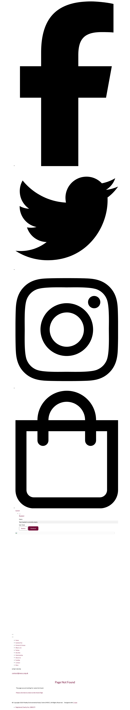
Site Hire (17, 652)
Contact (17, 662)
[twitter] (66, 269)
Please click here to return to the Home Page (29, 692)
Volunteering (19, 655)
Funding (17, 660)
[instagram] (66, 388)
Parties (17, 650)
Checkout (33, 528)
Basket (23, 528)
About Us (18, 657)
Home (17, 640)
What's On (18, 647)
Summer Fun (18, 642)
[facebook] (66, 165)
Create (75, 702)
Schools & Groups (20, 645)
